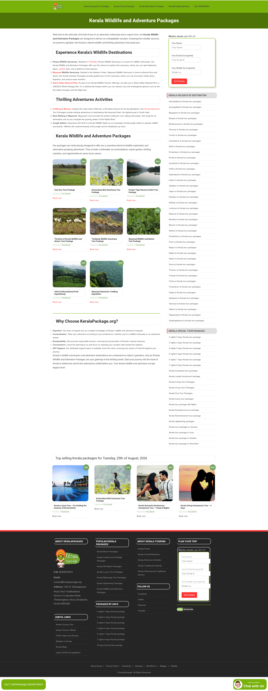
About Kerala (96, 666)
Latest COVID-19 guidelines (68, 652)
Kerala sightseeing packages (181, 421)
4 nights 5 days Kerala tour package (185, 348)
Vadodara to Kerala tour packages (184, 298)
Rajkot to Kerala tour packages (182, 253)
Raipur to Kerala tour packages (182, 247)
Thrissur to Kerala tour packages (183, 270)
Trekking (57, 109)
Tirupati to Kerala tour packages (183, 275)
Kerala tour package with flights (183, 404)
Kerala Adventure (152, 109)
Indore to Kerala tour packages (182, 180)
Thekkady (92, 62)
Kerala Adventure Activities (149, 560)
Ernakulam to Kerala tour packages (184, 152)
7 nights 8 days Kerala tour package (185, 365)
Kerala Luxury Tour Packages (110, 572)
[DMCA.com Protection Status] (185, 610)
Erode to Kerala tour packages (182, 158)
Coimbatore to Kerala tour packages (185, 141)
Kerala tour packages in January (183, 427)
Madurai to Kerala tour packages (183, 214)
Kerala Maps (61, 647)
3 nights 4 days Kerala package (111, 617)
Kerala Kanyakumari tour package (184, 410)
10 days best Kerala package (110, 645)
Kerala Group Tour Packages (181, 388)
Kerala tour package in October (183, 438)
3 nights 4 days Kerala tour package (185, 343)
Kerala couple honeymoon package (184, 376)
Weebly (174, 666)
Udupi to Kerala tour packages (182, 292)
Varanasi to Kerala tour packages (183, 304)
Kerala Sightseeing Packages (110, 583)
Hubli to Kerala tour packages (182, 169)
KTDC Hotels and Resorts (67, 636)
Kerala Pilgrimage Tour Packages (111, 577)
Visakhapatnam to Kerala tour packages (186, 320)
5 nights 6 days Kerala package (111, 628)
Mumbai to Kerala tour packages (183, 219)
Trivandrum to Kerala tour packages (185, 287)
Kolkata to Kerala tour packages (183, 203)
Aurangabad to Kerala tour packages (185, 107)
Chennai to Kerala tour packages (183, 129)
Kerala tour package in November (184, 444)
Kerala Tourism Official (66, 630)
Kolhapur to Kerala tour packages (183, 197)
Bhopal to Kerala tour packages (183, 118)
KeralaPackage (125, 672)
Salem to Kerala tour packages (182, 259)
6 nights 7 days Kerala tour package (185, 359)
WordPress (151, 666)
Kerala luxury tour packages (181, 399)
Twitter (141, 599)
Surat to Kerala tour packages (182, 264)
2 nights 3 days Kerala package (111, 611)
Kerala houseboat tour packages (183, 371)
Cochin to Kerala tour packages (183, 135)
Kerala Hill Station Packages (109, 566)
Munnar (67, 109)
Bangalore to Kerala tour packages (184, 113)
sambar (62, 69)
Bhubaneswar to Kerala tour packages (186, 124)
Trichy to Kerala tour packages (182, 281)
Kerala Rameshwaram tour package (185, 416)
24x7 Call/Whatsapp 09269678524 (23, 684)
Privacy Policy (112, 666)
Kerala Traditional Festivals (150, 566)
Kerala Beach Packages (107, 551)
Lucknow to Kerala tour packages (183, 208)
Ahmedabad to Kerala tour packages (185, 101)
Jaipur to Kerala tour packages (182, 191)
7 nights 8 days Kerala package (111, 639)
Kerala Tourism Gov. (65, 624)
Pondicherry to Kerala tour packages (185, 236)
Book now (57, 198)
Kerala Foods (144, 549)
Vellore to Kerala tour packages (183, 309)
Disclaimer (126, 666)
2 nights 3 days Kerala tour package (185, 337)
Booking (138, 666)
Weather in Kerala (64, 641)
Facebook (142, 594)
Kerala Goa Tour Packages (181, 393)
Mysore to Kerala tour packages (183, 225)
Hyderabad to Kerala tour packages (184, 174)
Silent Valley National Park (65, 83)
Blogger (163, 666)
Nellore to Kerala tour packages (183, 231)
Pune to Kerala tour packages (182, 242)
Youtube (141, 611)
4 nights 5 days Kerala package (111, 623)
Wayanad (57, 72)
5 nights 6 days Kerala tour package (185, 354)
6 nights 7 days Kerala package (111, 634)
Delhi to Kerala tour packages (182, 146)
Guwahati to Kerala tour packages (184, 163)
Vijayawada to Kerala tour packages (185, 315)
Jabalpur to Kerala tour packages (183, 186)
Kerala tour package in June (181, 432)
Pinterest (142, 605)
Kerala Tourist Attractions (149, 554)
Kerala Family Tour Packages (182, 382)
